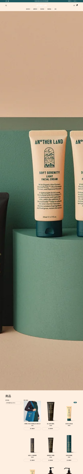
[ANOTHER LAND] (41, 5)
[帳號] (74, 5)
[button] (6, 5)
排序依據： (7, 400)
